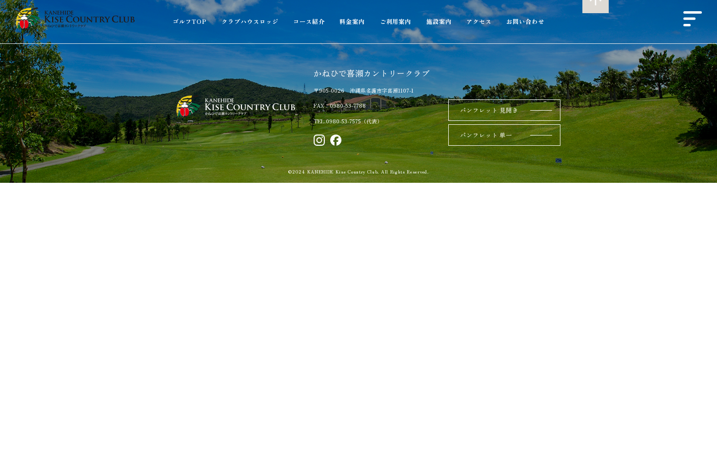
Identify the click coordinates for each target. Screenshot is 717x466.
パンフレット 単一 (486, 135)
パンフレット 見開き (489, 110)
